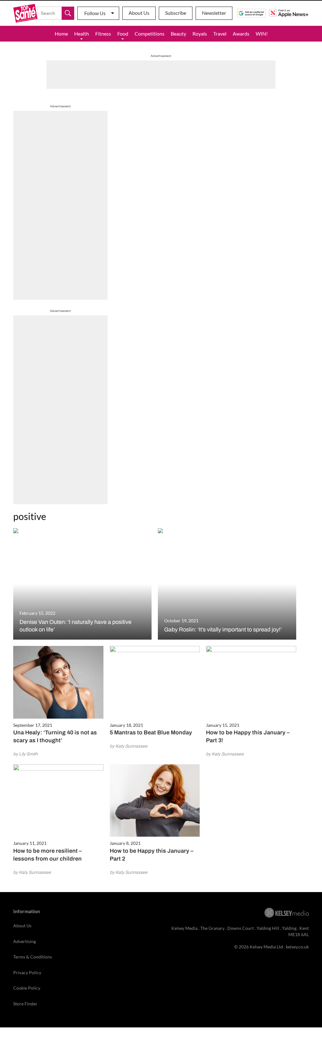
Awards (241, 34)
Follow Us (95, 13)
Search (68, 13)
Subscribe (175, 13)
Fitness (103, 34)
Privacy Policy (27, 972)
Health (81, 34)
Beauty (178, 34)
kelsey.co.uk (297, 946)
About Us (139, 13)
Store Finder (25, 1003)
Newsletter (214, 13)
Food (122, 34)
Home (61, 34)
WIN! (262, 34)
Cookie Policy (26, 988)
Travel (219, 34)
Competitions (149, 34)
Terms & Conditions (32, 956)
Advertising (24, 941)
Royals (199, 34)
